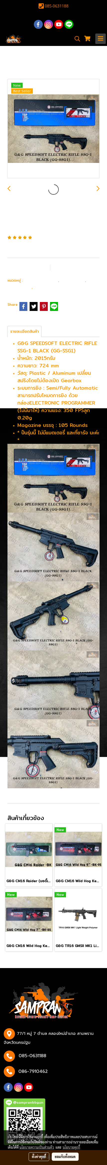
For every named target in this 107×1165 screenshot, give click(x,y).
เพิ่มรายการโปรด (28, 267)
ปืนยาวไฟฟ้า (73, 280)
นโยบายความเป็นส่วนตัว (36, 1147)
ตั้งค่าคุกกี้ (39, 1156)
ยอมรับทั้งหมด (65, 1156)
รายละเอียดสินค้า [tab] (24, 331)
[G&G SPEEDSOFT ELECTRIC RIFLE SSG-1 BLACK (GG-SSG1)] (53, 129)
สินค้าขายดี (45, 286)
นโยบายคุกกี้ (71, 1147)
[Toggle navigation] (100, 38)
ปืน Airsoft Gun (41, 280)
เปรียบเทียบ (70, 267)
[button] (76, 38)
